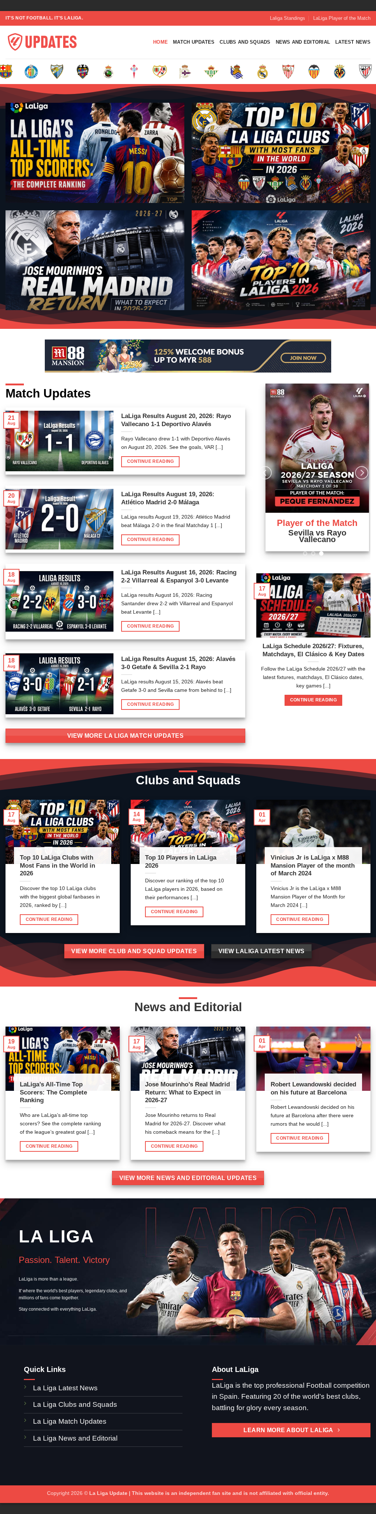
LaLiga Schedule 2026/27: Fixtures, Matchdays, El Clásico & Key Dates (313, 643)
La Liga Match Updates (69, 1421)
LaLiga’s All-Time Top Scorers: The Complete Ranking (53, 1092)
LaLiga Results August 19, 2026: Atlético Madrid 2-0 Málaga (167, 498)
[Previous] (265, 469)
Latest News (352, 42)
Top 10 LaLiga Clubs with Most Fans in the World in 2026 (57, 865)
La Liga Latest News (66, 1388)
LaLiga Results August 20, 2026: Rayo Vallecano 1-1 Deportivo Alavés (176, 420)
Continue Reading (150, 461)
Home (160, 42)
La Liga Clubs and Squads (75, 1404)
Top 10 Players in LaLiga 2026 (180, 861)
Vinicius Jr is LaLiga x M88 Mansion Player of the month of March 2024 (313, 865)
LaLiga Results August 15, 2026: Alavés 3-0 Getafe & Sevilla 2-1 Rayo (178, 663)
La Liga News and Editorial (75, 1438)
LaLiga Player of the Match (341, 18)
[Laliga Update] (42, 42)
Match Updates (193, 42)
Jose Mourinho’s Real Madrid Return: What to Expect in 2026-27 (187, 1092)
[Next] (361, 469)
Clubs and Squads (245, 42)
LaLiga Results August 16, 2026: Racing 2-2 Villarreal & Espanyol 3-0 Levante (178, 576)
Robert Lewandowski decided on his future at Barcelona (313, 1088)
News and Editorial (303, 42)
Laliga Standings (287, 18)
